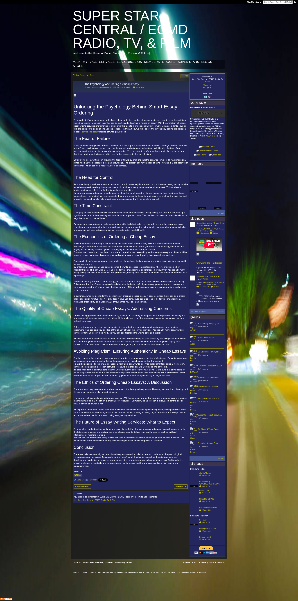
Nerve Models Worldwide (208, 378)
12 (205, 287)
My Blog (90, 75)
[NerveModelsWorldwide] (194, 512)
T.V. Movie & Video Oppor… (209, 429)
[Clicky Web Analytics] (6, 599)
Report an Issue (199, 562)
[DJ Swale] (210, 197)
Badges (186, 562)
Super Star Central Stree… (209, 443)
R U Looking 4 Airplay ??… (209, 324)
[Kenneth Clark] (194, 197)
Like (79, 475)
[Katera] (210, 172)
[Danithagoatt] (194, 495)
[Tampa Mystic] (202, 188)
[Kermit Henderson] (202, 172)
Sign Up (250, 2)
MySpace (81, 480)
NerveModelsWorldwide (208, 508)
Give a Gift (206, 475)
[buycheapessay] (78, 91)
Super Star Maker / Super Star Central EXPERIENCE (210, 224)
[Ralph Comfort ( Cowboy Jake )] (217, 188)
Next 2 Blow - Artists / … (208, 337)
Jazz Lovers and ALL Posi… (209, 398)
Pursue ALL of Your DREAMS (210, 366)
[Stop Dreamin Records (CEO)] (202, 197)
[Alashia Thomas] (194, 478)
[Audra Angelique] (210, 188)
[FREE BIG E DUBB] (194, 504)
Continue (210, 272)
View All (221, 213)
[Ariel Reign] (217, 172)
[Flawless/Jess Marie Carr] (194, 205)
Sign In (258, 2)
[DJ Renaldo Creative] (202, 180)
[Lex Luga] (210, 205)
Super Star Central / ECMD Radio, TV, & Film (132, 29)
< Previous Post (82, 486)
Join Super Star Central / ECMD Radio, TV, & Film (94, 500)
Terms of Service (216, 562)
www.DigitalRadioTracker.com (209, 263)
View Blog (140, 87)
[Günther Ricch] (217, 197)
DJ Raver (203, 520)
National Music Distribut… (209, 387)
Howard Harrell (205, 537)
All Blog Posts (78, 75)
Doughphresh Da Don (207, 528)
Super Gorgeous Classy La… (210, 415)
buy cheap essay (90, 131)
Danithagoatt (204, 490)
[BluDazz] (194, 172)
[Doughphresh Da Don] (194, 533)
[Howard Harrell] (194, 542)
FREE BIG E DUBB (206, 499)
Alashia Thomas (205, 473)
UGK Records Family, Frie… (209, 352)
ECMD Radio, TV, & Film (212, 229)
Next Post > (181, 486)
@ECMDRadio (211, 136)
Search (295, 2)
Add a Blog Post (200, 312)
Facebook (92, 480)
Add (186, 76)
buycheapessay (100, 87)
